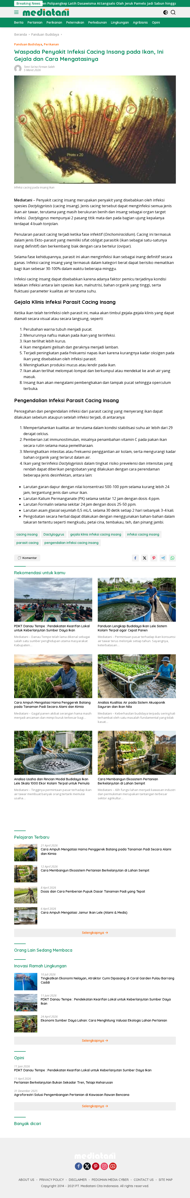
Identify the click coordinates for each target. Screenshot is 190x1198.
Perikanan (51, 44)
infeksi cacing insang (143, 534)
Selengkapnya (93, 933)
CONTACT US (144, 1180)
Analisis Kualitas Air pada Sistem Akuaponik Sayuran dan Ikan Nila (131, 704)
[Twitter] (87, 1167)
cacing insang (27, 534)
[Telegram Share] (163, 558)
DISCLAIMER (78, 1180)
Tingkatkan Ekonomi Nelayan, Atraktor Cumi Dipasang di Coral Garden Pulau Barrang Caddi (107, 980)
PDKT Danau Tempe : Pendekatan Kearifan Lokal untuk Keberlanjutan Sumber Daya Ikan (52, 628)
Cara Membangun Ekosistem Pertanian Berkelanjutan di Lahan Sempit (128, 781)
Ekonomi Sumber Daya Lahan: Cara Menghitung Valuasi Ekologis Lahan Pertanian (104, 1020)
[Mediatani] (45, 12)
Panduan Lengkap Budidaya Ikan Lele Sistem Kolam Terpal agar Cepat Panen (132, 628)
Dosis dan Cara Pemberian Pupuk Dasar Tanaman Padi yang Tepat (93, 891)
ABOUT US (26, 1180)
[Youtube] (113, 1167)
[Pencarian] (173, 12)
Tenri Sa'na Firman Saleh (39, 67)
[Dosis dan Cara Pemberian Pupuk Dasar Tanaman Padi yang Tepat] (25, 894)
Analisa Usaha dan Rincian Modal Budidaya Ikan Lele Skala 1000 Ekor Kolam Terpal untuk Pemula (51, 781)
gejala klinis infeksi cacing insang (95, 534)
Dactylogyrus (54, 534)
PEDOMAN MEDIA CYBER (110, 1180)
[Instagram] (104, 1167)
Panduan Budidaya (28, 44)
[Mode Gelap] (165, 12)
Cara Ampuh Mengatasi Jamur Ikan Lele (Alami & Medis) (84, 912)
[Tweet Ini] (144, 558)
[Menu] (17, 12)
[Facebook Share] (135, 558)
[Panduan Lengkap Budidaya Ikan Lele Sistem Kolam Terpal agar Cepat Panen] (137, 600)
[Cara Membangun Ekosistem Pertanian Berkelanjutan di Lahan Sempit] (137, 753)
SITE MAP (166, 1180)
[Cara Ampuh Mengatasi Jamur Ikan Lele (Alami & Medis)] (25, 916)
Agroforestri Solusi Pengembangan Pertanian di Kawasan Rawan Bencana (71, 1095)
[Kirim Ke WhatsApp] (172, 558)
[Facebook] (78, 1167)
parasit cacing (27, 543)
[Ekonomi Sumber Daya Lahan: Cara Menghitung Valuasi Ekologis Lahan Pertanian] (25, 1023)
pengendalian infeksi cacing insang (71, 543)
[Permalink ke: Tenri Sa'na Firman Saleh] (18, 68)
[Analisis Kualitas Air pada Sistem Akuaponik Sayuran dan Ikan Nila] (137, 676)
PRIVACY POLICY (51, 1180)
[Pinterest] (95, 1167)
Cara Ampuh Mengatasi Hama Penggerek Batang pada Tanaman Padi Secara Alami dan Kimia (52, 704)
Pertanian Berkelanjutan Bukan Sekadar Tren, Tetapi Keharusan (63, 1082)
